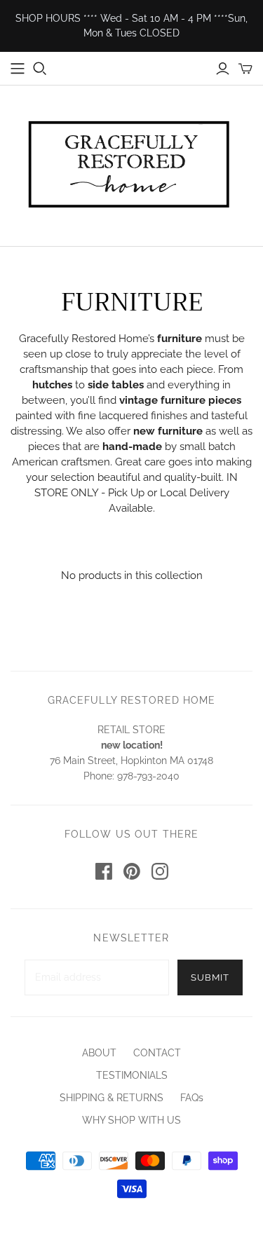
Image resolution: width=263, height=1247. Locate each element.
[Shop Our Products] (18, 69)
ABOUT (99, 1052)
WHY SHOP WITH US (131, 1120)
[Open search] (40, 69)
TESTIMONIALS (132, 1075)
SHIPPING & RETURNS (111, 1097)
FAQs (191, 1097)
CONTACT (157, 1052)
